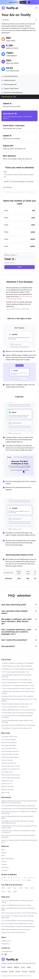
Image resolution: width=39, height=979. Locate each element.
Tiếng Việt (32, 971)
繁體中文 (16, 967)
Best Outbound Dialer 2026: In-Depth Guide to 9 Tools (17, 923)
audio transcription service (9, 748)
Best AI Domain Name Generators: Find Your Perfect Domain (19, 913)
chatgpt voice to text (7, 781)
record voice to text (6, 772)
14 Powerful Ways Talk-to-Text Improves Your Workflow (17, 713)
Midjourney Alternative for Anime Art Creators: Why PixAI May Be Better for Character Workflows (19, 802)
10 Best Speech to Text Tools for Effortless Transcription (17, 669)
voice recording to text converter (10, 766)
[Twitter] (2, 954)
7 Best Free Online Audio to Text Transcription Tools (16, 680)
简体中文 (9, 967)
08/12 (26, 888)
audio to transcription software (10, 757)
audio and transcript (7, 760)
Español (11, 971)
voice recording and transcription (10, 778)
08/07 (9, 891)
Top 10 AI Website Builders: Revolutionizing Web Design (17, 921)
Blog (2, 850)
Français (24, 971)
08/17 (15, 888)
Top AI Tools (5, 867)
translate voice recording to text (10, 769)
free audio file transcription (9, 742)
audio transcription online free (10, 751)
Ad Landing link (7, 187)
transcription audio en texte (9, 736)
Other (29, 880)
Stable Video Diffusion (7, 858)
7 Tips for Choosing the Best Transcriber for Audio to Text (17, 688)
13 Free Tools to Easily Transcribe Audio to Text (15, 672)
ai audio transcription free (8, 763)
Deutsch (18, 971)
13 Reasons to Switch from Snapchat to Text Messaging (17, 663)
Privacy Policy (5, 944)
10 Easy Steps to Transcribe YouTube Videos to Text (16, 728)
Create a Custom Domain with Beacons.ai (13, 932)
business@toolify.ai (6, 951)
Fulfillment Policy (6, 941)
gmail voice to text (6, 783)
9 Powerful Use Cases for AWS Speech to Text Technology (18, 725)
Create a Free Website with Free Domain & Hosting (16, 905)
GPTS (3, 855)
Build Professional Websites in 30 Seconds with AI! (15, 929)
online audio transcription (8, 739)
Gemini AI (4, 861)
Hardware (4, 864)
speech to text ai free (7, 789)
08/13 (20, 888)
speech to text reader (7, 786)
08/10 (3, 891)
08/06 (15, 891)
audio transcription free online (10, 754)
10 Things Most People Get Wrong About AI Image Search (18, 806)
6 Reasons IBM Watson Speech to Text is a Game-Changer (18, 710)
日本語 (29, 967)
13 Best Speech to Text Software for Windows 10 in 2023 (17, 685)
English (3, 967)
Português (4, 971)
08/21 (3, 888)
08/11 (32, 888)
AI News (3, 853)
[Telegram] (6, 954)
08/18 (9, 888)
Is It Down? (4, 870)
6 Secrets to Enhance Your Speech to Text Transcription (17, 696)
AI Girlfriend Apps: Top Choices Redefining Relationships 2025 (19, 808)
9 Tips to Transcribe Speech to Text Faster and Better (16, 682)
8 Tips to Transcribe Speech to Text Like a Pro (14, 707)
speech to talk (5, 792)
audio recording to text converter (10, 775)
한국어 (23, 967)
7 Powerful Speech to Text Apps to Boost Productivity (16, 666)
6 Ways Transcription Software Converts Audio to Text (16, 704)
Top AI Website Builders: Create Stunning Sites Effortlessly (18, 926)
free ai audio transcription (8, 745)
